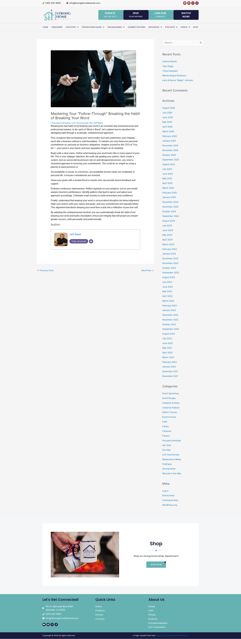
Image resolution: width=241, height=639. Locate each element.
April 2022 (167, 352)
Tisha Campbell (170, 71)
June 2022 (167, 343)
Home (45, 27)
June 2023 (167, 286)
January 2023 (169, 310)
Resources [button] (154, 27)
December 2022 (170, 315)
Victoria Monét (169, 61)
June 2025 (167, 173)
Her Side (166, 445)
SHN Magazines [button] (115, 27)
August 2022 (168, 333)
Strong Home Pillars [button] (92, 27)
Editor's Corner (169, 412)
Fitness (166, 435)
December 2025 (170, 145)
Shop (195, 27)
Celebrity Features (136, 27)
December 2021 (170, 371)
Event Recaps (169, 398)
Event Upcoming (170, 393)
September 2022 (170, 329)
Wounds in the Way (171, 473)
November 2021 (170, 376)
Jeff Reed (75, 234)
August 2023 (168, 277)
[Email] (91, 241)
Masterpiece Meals (171, 459)
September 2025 (170, 159)
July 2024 (167, 225)
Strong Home (168, 468)
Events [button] (184, 27)
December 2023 (170, 258)
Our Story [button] (71, 27)
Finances (166, 431)
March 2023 (168, 300)
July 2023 (167, 282)
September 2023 (170, 272)
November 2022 (170, 319)
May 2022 (167, 347)
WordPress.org (169, 505)
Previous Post (45, 270)
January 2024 (169, 253)
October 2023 (169, 268)
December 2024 (170, 202)
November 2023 (170, 263)
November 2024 (170, 206)
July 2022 (167, 338)
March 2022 (168, 357)
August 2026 (168, 108)
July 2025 (167, 169)
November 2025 (170, 150)
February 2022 (169, 362)
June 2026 (167, 117)
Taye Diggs (167, 66)
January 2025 (169, 197)
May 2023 (167, 291)
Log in (165, 491)
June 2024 (167, 230)
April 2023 (167, 296)
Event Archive (169, 417)
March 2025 (168, 188)
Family (165, 426)
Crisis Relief (56, 27)
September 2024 (170, 216)
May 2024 (167, 235)
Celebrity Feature (170, 407)
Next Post (148, 270)
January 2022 (169, 366)
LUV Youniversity (80, 123)
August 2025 (168, 164)
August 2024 (168, 220)
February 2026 (169, 136)
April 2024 (167, 239)
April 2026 (167, 126)
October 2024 (169, 211)
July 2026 (167, 112)
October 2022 (169, 324)
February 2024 (169, 249)
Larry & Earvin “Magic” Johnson (177, 80)
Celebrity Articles (171, 403)
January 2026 (169, 140)
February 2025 (169, 192)
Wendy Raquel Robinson (174, 75)
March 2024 (168, 244)
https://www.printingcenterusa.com (172, 635)
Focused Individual (61, 123)
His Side (166, 450)
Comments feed (170, 500)
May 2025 (167, 178)
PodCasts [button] (170, 27)
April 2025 (167, 183)
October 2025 (169, 155)
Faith (164, 421)
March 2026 (168, 131)
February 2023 (169, 305)
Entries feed (168, 495)
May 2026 (167, 122)
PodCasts (167, 464)
